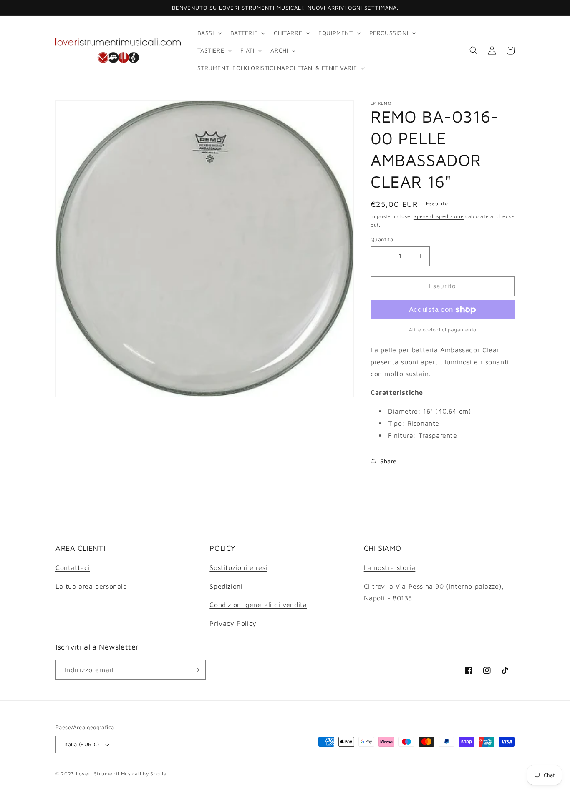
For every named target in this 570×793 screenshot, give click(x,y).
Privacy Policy (232, 623)
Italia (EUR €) (81, 744)
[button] (208, 33)
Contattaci (72, 567)
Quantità (382, 239)
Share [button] (388, 460)
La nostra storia (390, 567)
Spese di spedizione (439, 216)
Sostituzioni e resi (238, 567)
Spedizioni (225, 586)
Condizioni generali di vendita (258, 604)
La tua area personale (91, 586)
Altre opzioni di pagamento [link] (443, 329)
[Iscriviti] (196, 670)
